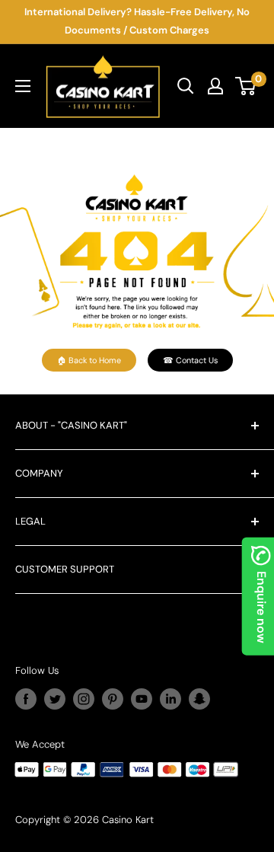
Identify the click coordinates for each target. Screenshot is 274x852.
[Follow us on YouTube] (141, 699)
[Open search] (185, 86)
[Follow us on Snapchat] (199, 699)
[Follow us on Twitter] (54, 699)
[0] (246, 86)
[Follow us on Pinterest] (112, 699)
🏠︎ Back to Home (89, 360)
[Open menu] (22, 86)
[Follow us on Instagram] (83, 699)
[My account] (215, 86)
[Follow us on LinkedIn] (170, 699)
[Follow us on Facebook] (26, 699)
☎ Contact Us (190, 360)
